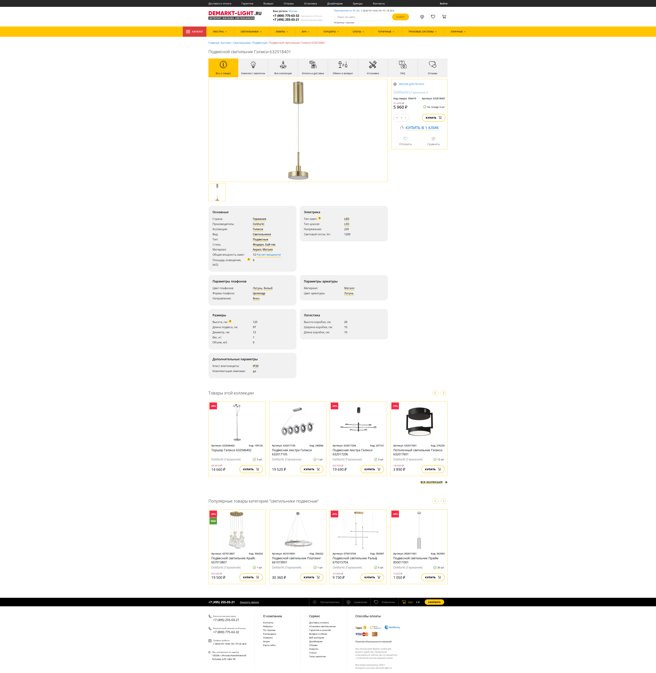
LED (346, 219)
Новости (313, 648)
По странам (269, 630)
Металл (268, 249)
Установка (310, 3)
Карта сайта (269, 645)
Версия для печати (411, 84)
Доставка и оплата (219, 3)
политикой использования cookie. (375, 657)
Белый (268, 288)
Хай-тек (270, 244)
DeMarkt (258, 224)
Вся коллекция (432, 482)
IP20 (255, 366)
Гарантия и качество (320, 630)
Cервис (314, 616)
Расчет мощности (269, 254)
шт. (411, 602)
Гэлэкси (258, 229)
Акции (266, 641)
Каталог (197, 31)
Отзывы (289, 3)
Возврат (268, 3)
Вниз (256, 298)
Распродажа (269, 633)
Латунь (257, 288)
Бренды (358, 3)
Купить (431, 117)
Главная (213, 43)
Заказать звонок (249, 602)
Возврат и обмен (318, 633)
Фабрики (268, 626)
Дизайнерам (335, 3)
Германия (259, 219)
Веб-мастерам (316, 637)
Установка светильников (322, 626)
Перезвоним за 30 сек (347, 10)
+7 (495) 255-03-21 (298, 20)
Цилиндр (259, 293)
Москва (293, 11)
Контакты (379, 3)
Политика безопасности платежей (373, 641)
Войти (444, 3)
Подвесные (259, 43)
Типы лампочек (317, 656)
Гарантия (247, 3)
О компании (272, 616)
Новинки (268, 637)
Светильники (242, 43)
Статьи (313, 652)
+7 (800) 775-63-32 (297, 16)
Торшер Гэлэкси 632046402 (231, 450)
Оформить (434, 602)
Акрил (257, 249)
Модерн (258, 244)
